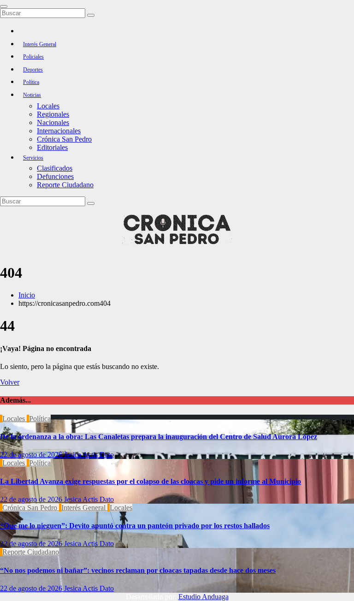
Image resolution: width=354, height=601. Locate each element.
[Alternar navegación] (3, 6)
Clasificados (54, 168)
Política (31, 82)
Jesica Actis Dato (89, 454)
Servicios (33, 158)
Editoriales (52, 147)
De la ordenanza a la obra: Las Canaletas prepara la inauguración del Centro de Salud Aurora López (158, 436)
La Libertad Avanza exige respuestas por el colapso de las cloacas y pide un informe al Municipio (150, 481)
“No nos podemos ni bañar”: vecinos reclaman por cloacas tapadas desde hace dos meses (138, 570)
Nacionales (53, 122)
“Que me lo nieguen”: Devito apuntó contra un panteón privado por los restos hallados (135, 526)
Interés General (39, 44)
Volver (9, 382)
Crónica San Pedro (64, 139)
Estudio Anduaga (203, 597)
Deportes (33, 69)
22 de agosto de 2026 (32, 454)
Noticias (32, 95)
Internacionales (59, 131)
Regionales (53, 114)
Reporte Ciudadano (65, 185)
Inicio (26, 295)
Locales (48, 106)
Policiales (33, 57)
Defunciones (55, 176)
